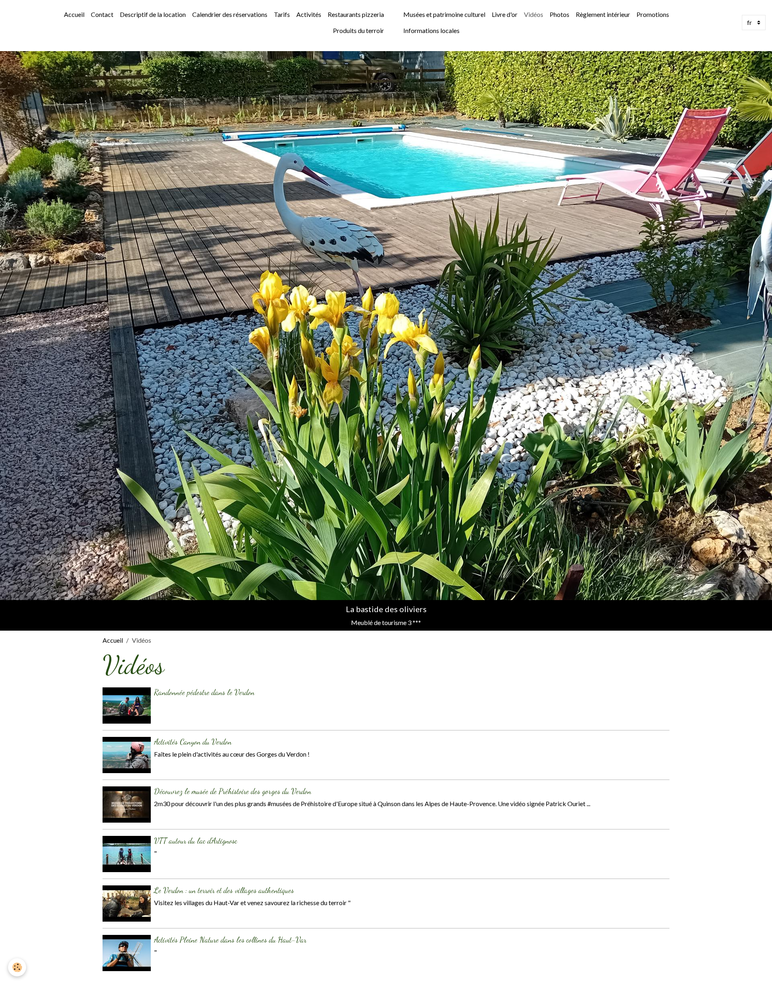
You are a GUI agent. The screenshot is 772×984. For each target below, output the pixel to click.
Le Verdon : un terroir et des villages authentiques (224, 890)
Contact (102, 14)
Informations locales (431, 30)
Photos (559, 14)
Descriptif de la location (153, 14)
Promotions (652, 14)
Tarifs (282, 14)
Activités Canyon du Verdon (193, 741)
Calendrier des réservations (229, 14)
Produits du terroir (358, 30)
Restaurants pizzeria (356, 14)
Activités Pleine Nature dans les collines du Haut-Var (230, 939)
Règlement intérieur (603, 14)
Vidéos (533, 14)
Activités (308, 14)
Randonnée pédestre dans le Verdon (204, 692)
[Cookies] (17, 967)
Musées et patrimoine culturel (444, 14)
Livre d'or (504, 14)
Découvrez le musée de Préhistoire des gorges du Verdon (232, 791)
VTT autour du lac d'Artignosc (195, 840)
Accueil (74, 14)
